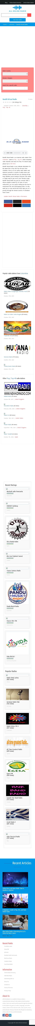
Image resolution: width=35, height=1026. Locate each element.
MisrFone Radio (8, 958)
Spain (16, 437)
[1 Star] (3, 102)
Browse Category (7, 78)
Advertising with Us (9, 978)
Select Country (7, 71)
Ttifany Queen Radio (9, 366)
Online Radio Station (28, 2)
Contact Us (7, 984)
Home (5, 24)
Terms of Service (8, 987)
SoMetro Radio (8, 961)
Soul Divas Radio (8, 964)
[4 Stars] (9, 102)
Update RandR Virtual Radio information (15, 196)
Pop (4, 107)
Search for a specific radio (10, 85)
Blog (6, 2)
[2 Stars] (5, 102)
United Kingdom (19, 399)
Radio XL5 (6, 415)
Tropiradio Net (8, 335)
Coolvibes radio (8, 946)
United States (19, 418)
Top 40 (8, 107)
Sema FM (6, 949)
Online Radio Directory (15, 2)
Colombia (11, 24)
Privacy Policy (7, 990)
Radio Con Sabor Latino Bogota (12, 314)
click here (12, 164)
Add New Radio (17, 20)
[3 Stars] (7, 102)
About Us (6, 981)
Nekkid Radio (7, 396)
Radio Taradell (8, 434)
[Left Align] (29, 15)
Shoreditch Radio (8, 406)
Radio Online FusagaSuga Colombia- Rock (15, 291)
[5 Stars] (11, 102)
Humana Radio (8, 357)
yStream (6, 952)
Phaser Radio (7, 424)
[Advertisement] (17, 46)
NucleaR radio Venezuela (10, 955)
